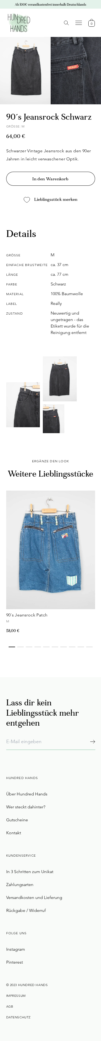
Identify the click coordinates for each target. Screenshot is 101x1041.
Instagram (15, 949)
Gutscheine (17, 819)
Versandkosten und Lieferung (34, 897)
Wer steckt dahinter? (25, 806)
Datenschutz (18, 1017)
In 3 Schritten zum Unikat (29, 871)
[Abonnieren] (92, 741)
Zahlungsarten (19, 884)
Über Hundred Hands (26, 794)
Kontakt (13, 832)
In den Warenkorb (50, 179)
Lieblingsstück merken (55, 200)
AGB (9, 1006)
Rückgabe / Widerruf (26, 910)
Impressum (16, 996)
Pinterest (14, 962)
